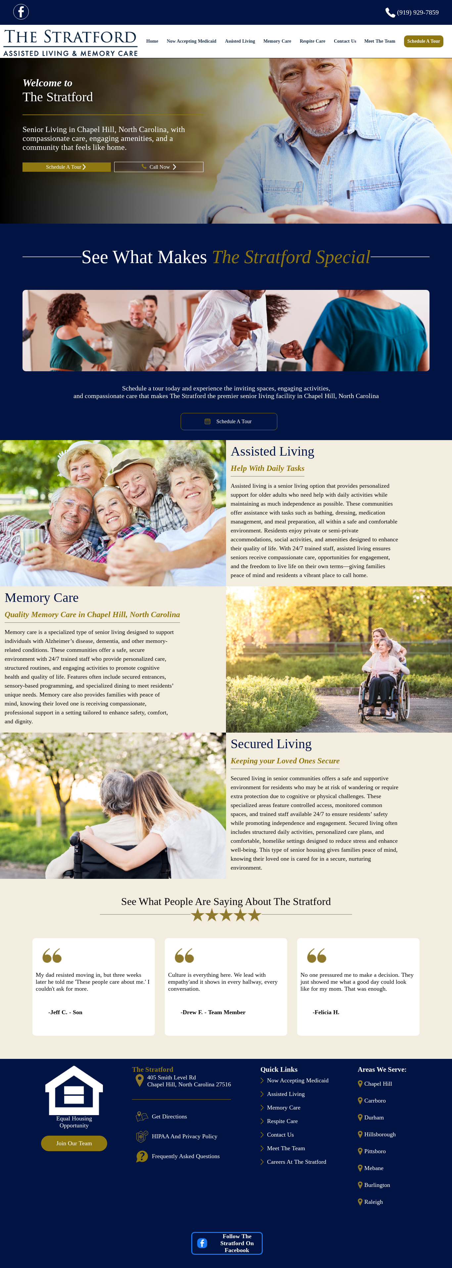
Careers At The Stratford (296, 1161)
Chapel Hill (378, 1083)
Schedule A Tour (423, 41)
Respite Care (312, 41)
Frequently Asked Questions (186, 1156)
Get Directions (169, 1116)
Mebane (374, 1168)
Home (152, 41)
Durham (374, 1117)
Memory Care (277, 41)
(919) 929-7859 (418, 12)
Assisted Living (240, 41)
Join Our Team (74, 1143)
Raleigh (373, 1202)
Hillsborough (380, 1134)
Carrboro (375, 1100)
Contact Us (345, 41)
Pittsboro (375, 1151)
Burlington (377, 1185)
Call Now (160, 167)
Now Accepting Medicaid (191, 41)
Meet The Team (379, 41)
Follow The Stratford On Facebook (237, 1243)
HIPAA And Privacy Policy (184, 1136)
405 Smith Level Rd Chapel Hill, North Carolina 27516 (189, 1081)
